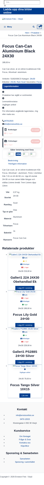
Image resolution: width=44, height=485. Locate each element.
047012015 (8, 121)
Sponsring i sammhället (25, 462)
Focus (39, 82)
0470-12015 (25, 419)
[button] (34, 27)
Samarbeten (25, 459)
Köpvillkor (25, 446)
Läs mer (25, 395)
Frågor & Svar (25, 439)
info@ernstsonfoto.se (13, 124)
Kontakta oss (24, 443)
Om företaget (24, 436)
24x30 (32, 79)
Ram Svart (21, 82)
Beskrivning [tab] (13, 161)
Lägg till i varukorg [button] (25, 288)
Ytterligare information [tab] (17, 164)
